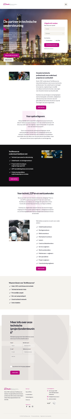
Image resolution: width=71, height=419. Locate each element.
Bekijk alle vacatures (48, 48)
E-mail (12, 349)
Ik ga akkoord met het (21, 366)
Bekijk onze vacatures (11, 55)
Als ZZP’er (58, 40)
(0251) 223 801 (52, 399)
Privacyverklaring (35, 416)
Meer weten (41, 107)
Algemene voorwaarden (45, 416)
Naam (11, 342)
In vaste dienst (49, 40)
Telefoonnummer (27, 349)
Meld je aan (8, 59)
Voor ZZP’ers (29, 391)
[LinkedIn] (30, 407)
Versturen (15, 372)
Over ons (28, 399)
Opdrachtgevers (29, 397)
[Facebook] (27, 407)
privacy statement (26, 366)
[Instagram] (32, 407)
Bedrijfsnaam (26, 342)
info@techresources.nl (54, 396)
